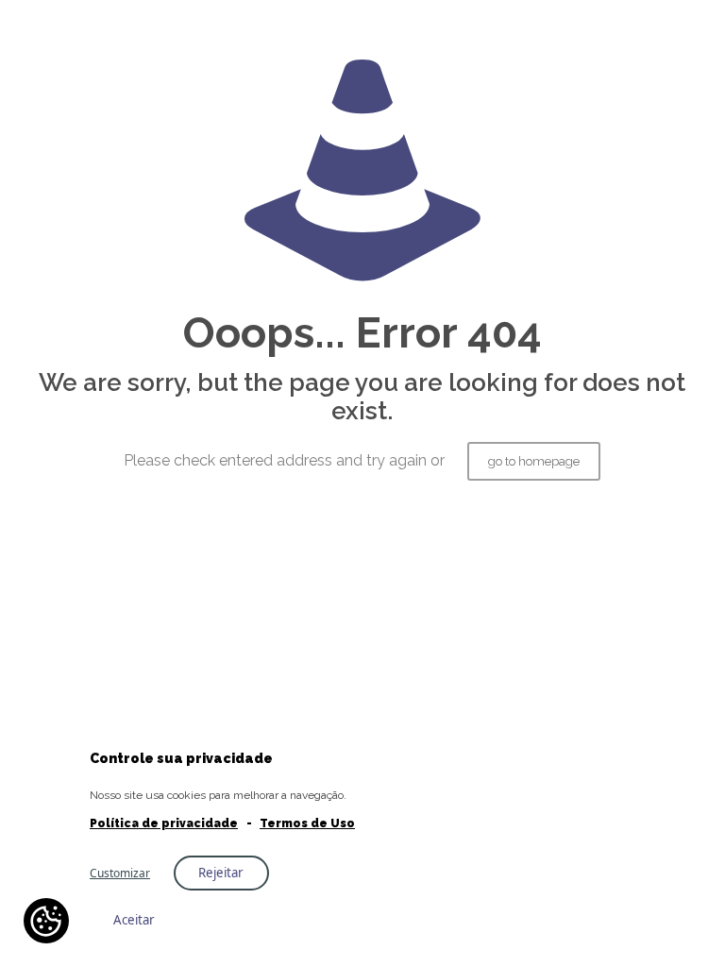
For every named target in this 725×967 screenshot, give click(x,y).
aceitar (134, 919)
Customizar (120, 873)
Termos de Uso (307, 823)
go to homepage (534, 461)
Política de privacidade (164, 823)
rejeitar (221, 872)
